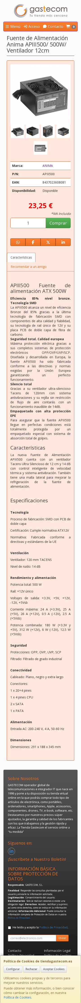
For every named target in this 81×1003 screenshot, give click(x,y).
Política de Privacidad (19, 917)
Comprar (58, 223)
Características (21, 257)
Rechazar (31, 969)
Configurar (13, 969)
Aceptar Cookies (53, 969)
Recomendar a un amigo (29, 266)
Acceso (33, 26)
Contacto (55, 26)
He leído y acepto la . (40, 927)
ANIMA (48, 165)
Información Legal (57, 950)
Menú (14, 26)
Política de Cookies (17, 997)
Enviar (62, 938)
